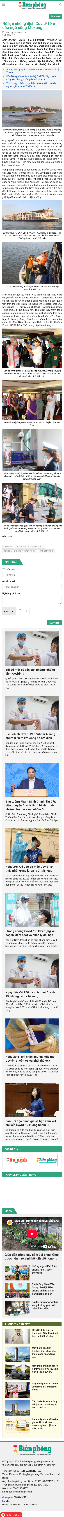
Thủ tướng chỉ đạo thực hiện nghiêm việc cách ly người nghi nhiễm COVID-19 (31, 85)
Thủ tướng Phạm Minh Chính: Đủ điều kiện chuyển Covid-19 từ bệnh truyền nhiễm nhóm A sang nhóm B (31, 805)
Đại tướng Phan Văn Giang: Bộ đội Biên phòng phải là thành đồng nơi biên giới (43, 1289)
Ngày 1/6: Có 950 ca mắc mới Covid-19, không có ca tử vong (30, 994)
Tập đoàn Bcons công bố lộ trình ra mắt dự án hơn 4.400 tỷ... (44, 1404)
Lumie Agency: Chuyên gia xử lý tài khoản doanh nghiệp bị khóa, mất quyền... (45, 1424)
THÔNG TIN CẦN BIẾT (17, 1324)
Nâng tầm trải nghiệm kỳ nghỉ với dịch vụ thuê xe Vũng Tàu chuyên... (45, 1368)
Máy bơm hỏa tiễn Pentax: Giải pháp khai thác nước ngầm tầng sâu (44, 1352)
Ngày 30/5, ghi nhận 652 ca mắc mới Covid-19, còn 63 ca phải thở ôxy (30, 1058)
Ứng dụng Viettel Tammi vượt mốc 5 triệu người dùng (45, 1386)
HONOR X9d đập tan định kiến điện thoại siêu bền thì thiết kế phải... (45, 1333)
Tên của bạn (8, 569)
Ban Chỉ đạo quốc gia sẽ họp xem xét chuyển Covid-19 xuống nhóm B (30, 1123)
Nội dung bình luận (11, 593)
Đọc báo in (11, 1149)
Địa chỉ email (8, 581)
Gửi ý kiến (54, 623)
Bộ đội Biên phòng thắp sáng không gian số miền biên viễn (45, 1305)
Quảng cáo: (14, 1497)
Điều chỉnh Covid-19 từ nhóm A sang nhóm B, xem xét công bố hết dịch (30, 736)
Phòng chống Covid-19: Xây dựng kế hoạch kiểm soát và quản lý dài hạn (30, 933)
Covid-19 (8, 547)
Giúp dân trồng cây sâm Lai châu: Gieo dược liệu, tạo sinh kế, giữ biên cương (32, 1256)
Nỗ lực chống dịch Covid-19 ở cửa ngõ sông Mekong (28, 25)
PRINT (57, 16)
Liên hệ (6, 1501)
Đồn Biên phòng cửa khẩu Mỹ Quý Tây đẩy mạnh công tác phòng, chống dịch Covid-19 (31, 78)
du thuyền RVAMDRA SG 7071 (29, 547)
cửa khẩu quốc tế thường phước (20, 551)
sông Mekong (46, 551)
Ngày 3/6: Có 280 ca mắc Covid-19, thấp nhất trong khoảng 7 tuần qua (29, 868)
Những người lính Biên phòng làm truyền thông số (44, 1269)
